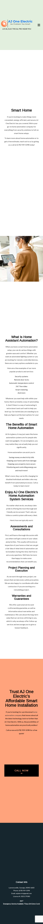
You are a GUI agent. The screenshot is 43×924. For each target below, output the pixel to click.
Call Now (22, 770)
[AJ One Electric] (16, 23)
